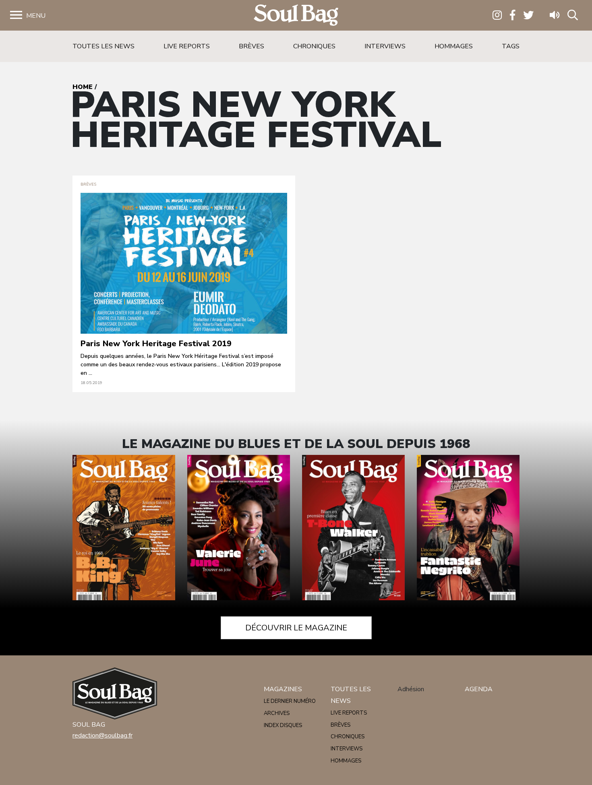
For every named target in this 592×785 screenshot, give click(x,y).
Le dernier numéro (290, 701)
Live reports (187, 46)
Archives (277, 713)
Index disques (283, 725)
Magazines (283, 689)
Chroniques (314, 46)
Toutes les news (103, 46)
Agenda (479, 689)
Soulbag (296, 15)
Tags (511, 46)
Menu (36, 15)
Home (82, 87)
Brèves (251, 46)
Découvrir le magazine (296, 627)
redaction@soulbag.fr (102, 735)
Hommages (454, 46)
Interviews (385, 46)
